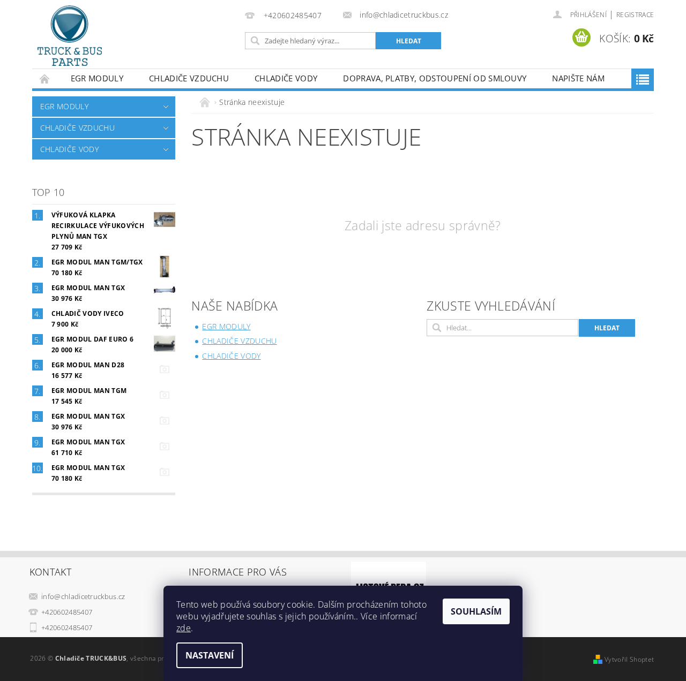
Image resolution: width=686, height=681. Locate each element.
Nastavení (209, 655)
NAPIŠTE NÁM (578, 78)
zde (183, 628)
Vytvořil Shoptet (629, 659)
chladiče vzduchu (189, 78)
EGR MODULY (97, 78)
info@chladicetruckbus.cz (83, 596)
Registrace (635, 14)
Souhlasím (476, 611)
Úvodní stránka (45, 78)
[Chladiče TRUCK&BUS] (70, 35)
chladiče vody (286, 78)
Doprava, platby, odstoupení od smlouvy (434, 78)
